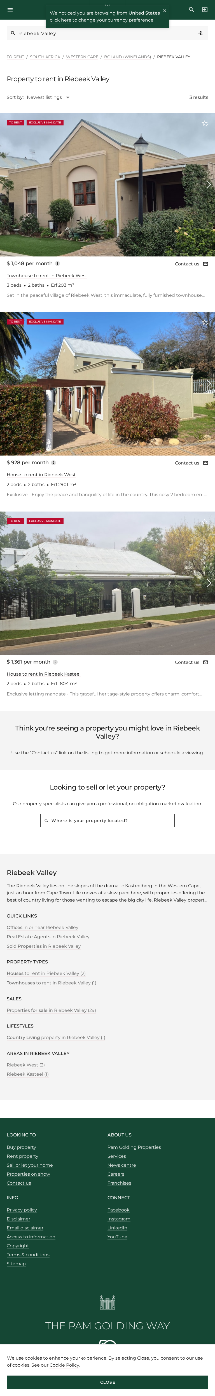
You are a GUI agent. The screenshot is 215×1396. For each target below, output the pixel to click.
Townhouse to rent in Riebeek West (47, 275)
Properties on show (28, 1174)
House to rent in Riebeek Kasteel (44, 674)
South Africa (45, 56)
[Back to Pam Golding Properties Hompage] (108, 1303)
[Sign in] (203, 9)
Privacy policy (22, 1210)
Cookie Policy (64, 1365)
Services (117, 1156)
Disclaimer (18, 1219)
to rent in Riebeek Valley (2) (46, 973)
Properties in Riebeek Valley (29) (51, 1010)
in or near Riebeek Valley (42, 927)
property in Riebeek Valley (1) (56, 1037)
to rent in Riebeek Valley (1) (51, 983)
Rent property (22, 1156)
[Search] (191, 9)
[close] (165, 11)
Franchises (119, 1183)
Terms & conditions (28, 1254)
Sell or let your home (30, 1165)
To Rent (15, 56)
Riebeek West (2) (26, 1065)
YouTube (117, 1236)
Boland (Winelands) (127, 56)
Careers (116, 1174)
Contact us (187, 264)
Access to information (31, 1236)
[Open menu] (12, 9)
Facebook (119, 1210)
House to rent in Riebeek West (41, 474)
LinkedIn (117, 1228)
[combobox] (51, 97)
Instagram (119, 1219)
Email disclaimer (25, 1228)
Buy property (21, 1147)
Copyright (18, 1245)
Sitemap (16, 1263)
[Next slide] (209, 184)
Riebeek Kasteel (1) (28, 1074)
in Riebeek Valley (48, 936)
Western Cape (82, 56)
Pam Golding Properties (134, 1147)
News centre (122, 1165)
